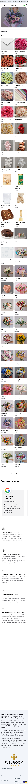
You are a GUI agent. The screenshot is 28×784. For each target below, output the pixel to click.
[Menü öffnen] (1, 5)
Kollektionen (4, 31)
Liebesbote (17, 778)
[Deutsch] (26, 782)
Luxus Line (17, 781)
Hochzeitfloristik (4, 780)
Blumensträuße (18, 776)
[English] (24, 782)
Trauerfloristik (4, 783)
